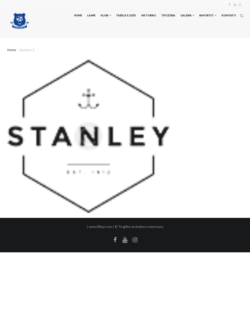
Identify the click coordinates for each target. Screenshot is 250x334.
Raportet (206, 15)
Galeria (186, 15)
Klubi (104, 15)
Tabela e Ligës (126, 15)
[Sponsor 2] (88, 136)
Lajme (91, 15)
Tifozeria (168, 15)
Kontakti (228, 15)
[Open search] (241, 16)
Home (78, 15)
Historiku (148, 15)
